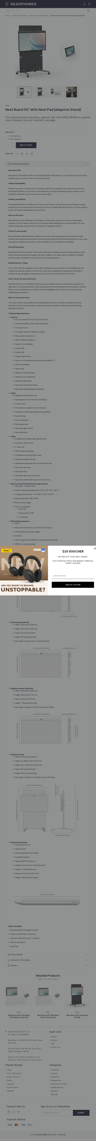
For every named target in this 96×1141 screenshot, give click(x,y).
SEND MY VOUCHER (72, 585)
